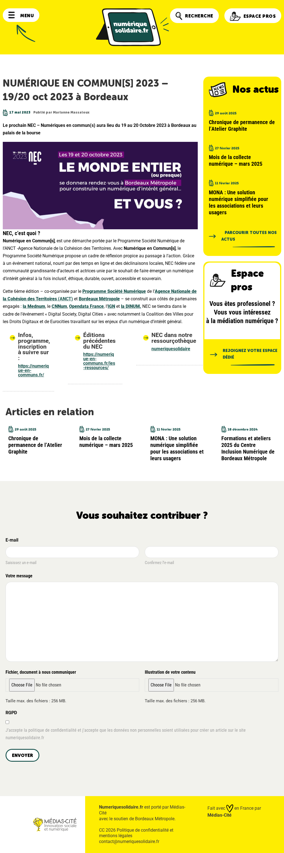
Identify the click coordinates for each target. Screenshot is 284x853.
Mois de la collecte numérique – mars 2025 (235, 160)
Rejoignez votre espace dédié (250, 354)
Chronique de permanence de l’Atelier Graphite (242, 125)
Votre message (19, 575)
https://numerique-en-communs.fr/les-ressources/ (99, 361)
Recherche (199, 16)
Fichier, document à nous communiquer (41, 672)
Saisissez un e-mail (21, 562)
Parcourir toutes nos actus (249, 236)
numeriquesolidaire (170, 348)
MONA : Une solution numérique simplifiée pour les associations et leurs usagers (238, 202)
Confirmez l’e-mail (159, 562)
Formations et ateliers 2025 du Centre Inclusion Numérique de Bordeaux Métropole (248, 448)
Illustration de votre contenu (170, 672)
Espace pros (260, 16)
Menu (27, 15)
